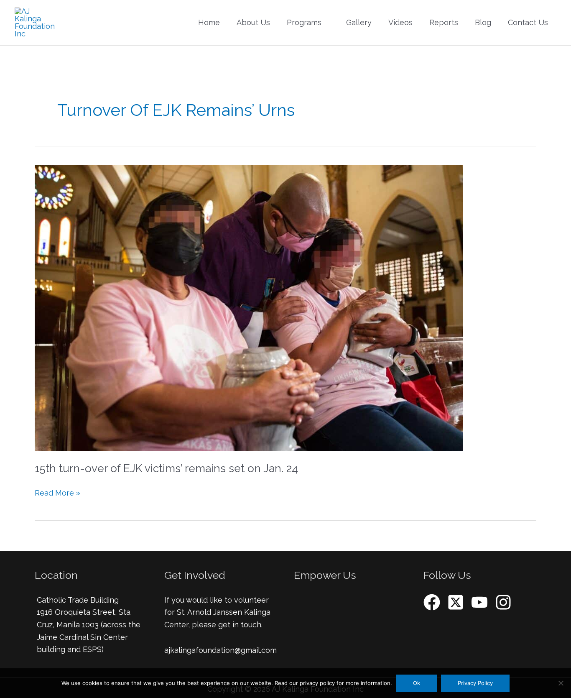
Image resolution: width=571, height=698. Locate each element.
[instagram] (506, 602)
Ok (416, 683)
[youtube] (482, 602)
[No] (560, 683)
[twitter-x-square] (458, 602)
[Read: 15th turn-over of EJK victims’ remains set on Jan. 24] (249, 307)
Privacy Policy (475, 683)
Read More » (57, 492)
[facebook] (434, 602)
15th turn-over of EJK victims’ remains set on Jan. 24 (166, 468)
